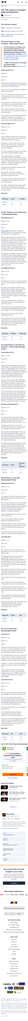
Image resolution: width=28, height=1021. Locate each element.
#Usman (22, 54)
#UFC (13, 57)
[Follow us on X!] (9, 913)
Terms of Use (14, 966)
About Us (14, 939)
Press (14, 951)
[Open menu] (25, 2)
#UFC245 (9, 57)
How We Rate (14, 946)
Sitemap (14, 954)
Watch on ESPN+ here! (7, 36)
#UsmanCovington (15, 56)
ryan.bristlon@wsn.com (8, 834)
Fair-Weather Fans (14, 927)
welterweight (12, 84)
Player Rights (14, 971)
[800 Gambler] (19, 988)
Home (2, 6)
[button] (26, 2)
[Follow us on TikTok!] (22, 913)
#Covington (7, 56)
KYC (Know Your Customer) (14, 973)
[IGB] (20, 984)
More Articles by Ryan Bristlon (10, 828)
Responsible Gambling (14, 949)
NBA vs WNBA (14, 922)
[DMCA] (7, 984)
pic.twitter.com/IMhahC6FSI (11, 59)
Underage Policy (14, 968)
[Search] (22, 2)
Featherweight (4, 230)
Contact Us (14, 942)
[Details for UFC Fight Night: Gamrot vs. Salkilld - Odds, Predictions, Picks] (4, 800)
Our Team (14, 944)
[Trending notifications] (18, 2)
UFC (6, 6)
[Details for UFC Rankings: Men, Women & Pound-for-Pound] (4, 787)
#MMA (16, 57)
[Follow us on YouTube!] (12, 913)
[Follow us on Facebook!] (5, 913)
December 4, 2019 (21, 66)
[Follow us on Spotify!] (19, 913)
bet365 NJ (4, 202)
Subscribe (14, 883)
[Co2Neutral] (17, 992)
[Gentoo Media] (8, 988)
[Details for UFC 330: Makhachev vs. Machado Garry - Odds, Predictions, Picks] (4, 793)
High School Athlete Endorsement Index (14, 932)
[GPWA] (10, 992)
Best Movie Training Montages (14, 929)
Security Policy (14, 975)
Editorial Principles (14, 961)
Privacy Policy (14, 963)
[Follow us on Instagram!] (15, 913)
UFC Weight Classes (14, 925)
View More (13, 806)
